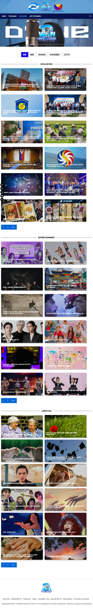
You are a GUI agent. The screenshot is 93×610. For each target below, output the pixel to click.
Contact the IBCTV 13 (56, 599)
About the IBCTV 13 (16, 599)
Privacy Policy (27, 599)
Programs (13, 16)
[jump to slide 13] (54, 44)
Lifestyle (67, 54)
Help (47, 599)
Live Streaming (35, 16)
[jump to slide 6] (41, 44)
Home (4, 16)
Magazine (23, 16)
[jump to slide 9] (46, 44)
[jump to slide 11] (50, 44)
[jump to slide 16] (60, 44)
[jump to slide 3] (35, 44)
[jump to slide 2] (33, 44)
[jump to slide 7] (43, 44)
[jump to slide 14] (56, 44)
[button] (90, 16)
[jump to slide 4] (37, 44)
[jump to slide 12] (52, 44)
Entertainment (55, 54)
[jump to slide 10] (48, 44)
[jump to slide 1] (31, 44)
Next (13, 227)
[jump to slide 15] (58, 44)
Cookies (34, 599)
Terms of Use (6, 599)
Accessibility (41, 599)
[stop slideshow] (62, 44)
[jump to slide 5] (39, 44)
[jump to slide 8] (45, 44)
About (32, 54)
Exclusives (42, 54)
